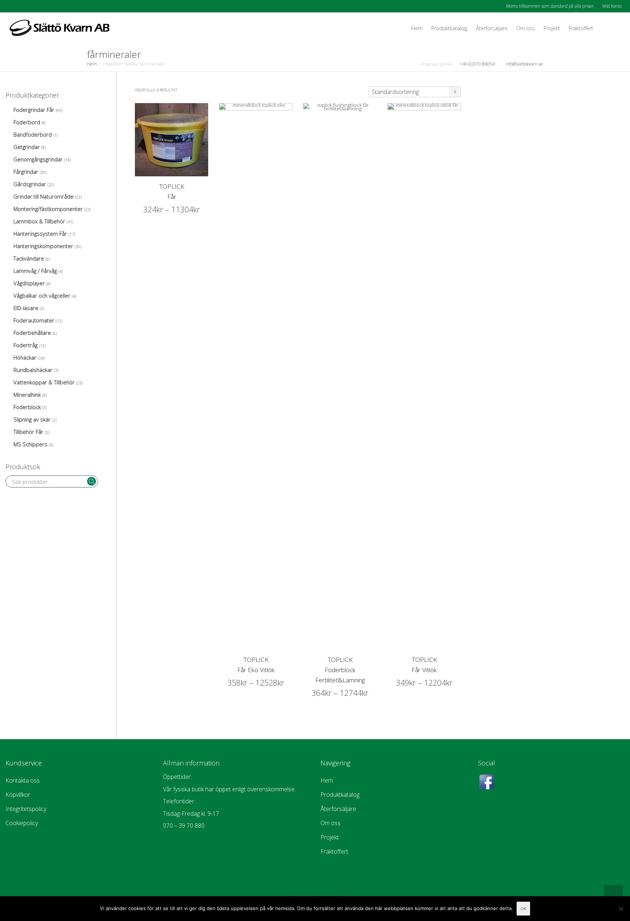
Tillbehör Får (28, 431)
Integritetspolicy (25, 809)
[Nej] (621, 908)
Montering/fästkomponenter (48, 208)
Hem (417, 28)
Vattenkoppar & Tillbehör (44, 382)
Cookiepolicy (21, 823)
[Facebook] (12, 6)
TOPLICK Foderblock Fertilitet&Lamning (340, 669)
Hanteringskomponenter (43, 246)
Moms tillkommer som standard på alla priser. (550, 6)
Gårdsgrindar (29, 184)
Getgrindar (26, 146)
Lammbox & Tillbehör (39, 221)
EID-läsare (25, 307)
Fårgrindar (25, 171)
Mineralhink (27, 394)
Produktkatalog (449, 28)
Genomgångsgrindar (38, 159)
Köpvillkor (17, 795)
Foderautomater (33, 320)
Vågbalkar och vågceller (41, 295)
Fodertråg (25, 345)
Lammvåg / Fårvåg (35, 270)
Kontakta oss (22, 780)
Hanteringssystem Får (40, 233)
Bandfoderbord (32, 134)
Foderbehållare (32, 332)
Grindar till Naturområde (43, 196)
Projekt (552, 28)
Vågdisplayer (29, 283)
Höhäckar (24, 357)
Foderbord (26, 122)
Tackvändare (28, 258)
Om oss (525, 28)
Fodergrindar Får (33, 109)
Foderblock (27, 407)
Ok (523, 908)
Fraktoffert (581, 28)
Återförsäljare (492, 28)
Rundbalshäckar (32, 369)
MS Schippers (30, 444)
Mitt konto (612, 6)
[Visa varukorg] (604, 28)
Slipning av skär (32, 419)
